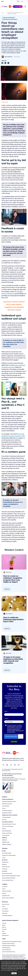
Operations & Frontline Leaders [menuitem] (9, 855)
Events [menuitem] (3, 906)
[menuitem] (7, 799)
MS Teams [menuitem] (4, 929)
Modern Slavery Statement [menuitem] (8, 897)
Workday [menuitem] (4, 933)
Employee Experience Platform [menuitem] (8, 945)
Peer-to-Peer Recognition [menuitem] (7, 826)
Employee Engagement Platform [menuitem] (9, 801)
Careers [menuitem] (3, 888)
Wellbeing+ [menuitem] (4, 839)
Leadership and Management (9, 17)
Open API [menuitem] (4, 923)
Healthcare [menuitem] (4, 864)
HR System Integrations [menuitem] (7, 810)
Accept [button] (14, 973)
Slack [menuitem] (3, 931)
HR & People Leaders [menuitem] (6, 853)
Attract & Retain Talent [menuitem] (7, 873)
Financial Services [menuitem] (6, 866)
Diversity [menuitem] (4, 893)
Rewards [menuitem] (4, 828)
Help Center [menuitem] (4, 913)
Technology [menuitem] (4, 868)
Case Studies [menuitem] (5, 908)
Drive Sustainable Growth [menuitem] (7, 880)
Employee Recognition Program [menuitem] (9, 824)
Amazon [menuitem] (4, 927)
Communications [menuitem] (5, 806)
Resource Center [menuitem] (5, 904)
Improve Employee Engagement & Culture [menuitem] (11, 875)
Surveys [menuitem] (4, 808)
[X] (3, 765)
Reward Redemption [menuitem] (6, 830)
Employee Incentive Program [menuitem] (8, 943)
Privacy (5, 970)
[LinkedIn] (7, 765)
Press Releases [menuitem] (5, 911)
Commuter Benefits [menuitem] (6, 817)
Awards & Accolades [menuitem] (6, 891)
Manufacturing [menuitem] (5, 862)
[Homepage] (7, 6)
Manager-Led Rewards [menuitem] (7, 833)
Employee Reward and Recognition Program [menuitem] (11, 941)
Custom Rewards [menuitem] (5, 835)
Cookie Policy (13, 970)
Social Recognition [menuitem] (6, 947)
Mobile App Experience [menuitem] (7, 803)
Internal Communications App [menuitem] (8, 951)
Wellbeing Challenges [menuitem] (6, 844)
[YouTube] (18, 765)
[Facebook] (11, 765)
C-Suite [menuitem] (3, 857)
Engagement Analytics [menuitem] (7, 812)
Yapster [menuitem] (3, 925)
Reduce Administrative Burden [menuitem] (8, 877)
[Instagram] (15, 765)
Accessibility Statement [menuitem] (7, 915)
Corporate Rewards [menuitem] (6, 949)
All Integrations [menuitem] (5, 935)
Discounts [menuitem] (4, 819)
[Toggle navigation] (25, 6)
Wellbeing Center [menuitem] (6, 842)
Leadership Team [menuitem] (6, 895)
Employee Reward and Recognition (10, 19)
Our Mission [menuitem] (4, 886)
